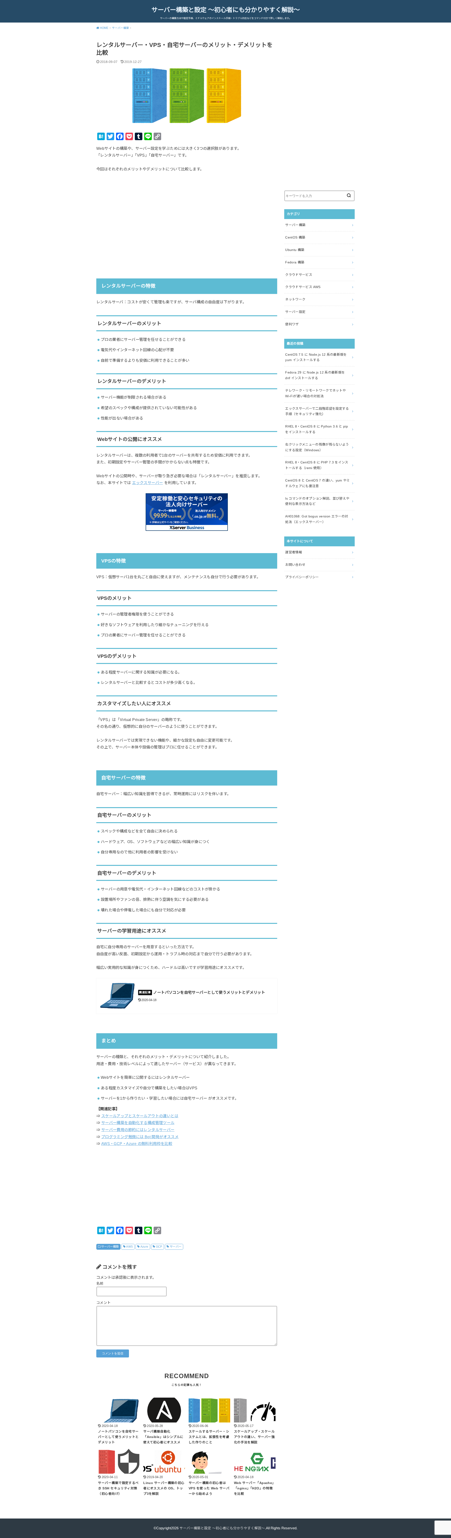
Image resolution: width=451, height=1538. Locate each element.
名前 (100, 1283)
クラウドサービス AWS (302, 287)
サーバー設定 (295, 312)
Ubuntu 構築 (294, 250)
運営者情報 (293, 552)
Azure (144, 1246)
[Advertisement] (186, 219)
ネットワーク (295, 299)
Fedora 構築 (294, 262)
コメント (103, 1303)
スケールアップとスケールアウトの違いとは (139, 1116)
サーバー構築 (110, 1246)
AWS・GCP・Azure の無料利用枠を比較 (136, 1143)
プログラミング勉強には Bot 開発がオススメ (140, 1137)
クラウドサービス (298, 275)
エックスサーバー (147, 483)
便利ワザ (292, 324)
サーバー (176, 1246)
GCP (159, 1246)
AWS (129, 1246)
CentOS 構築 (295, 237)
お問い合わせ (295, 565)
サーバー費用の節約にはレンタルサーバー (138, 1130)
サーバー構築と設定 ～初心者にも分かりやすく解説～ (226, 9)
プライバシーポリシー (302, 577)
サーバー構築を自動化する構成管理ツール (138, 1123)
